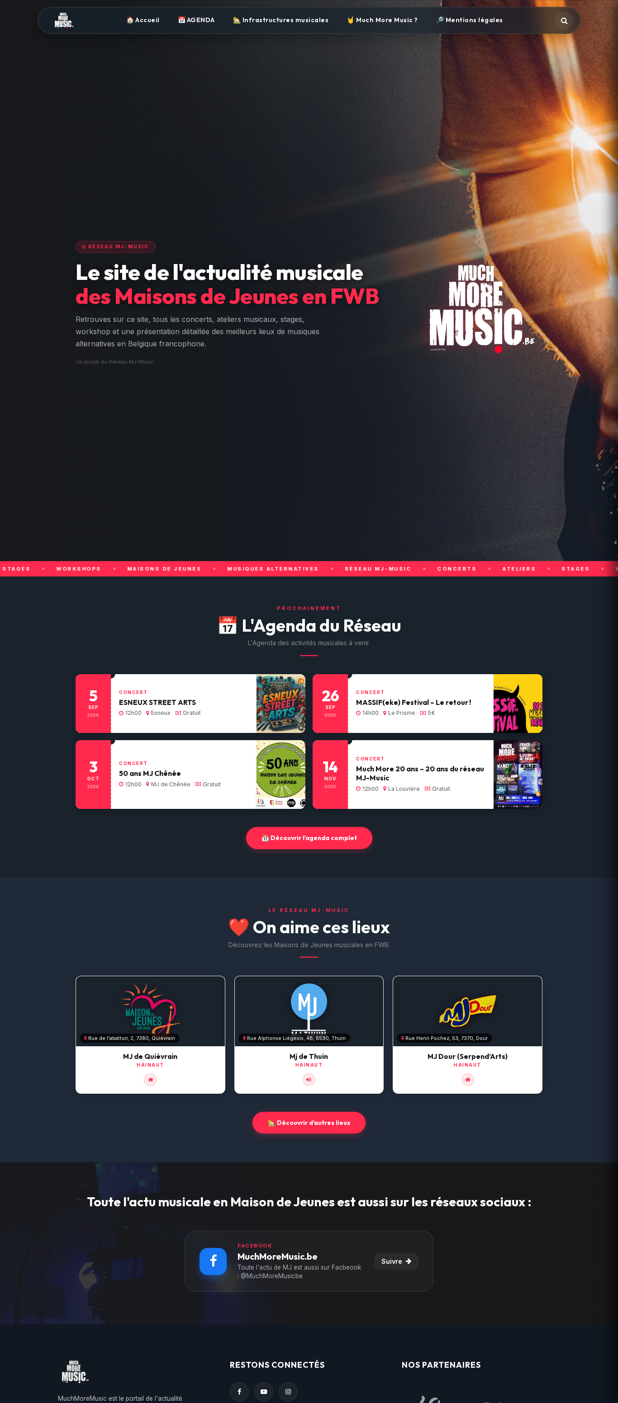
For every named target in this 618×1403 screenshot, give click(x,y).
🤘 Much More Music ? (382, 20)
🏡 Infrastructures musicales (281, 20)
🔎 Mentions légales (469, 20)
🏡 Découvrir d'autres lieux (309, 1123)
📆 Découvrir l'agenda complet (309, 838)
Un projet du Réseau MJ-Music (115, 362)
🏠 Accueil (143, 20)
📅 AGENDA (196, 20)
